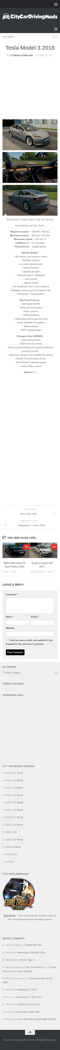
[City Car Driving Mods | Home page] (30, 16)
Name (9, 617)
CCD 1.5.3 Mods (14, 787)
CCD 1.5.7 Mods (14, 817)
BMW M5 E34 (34, 945)
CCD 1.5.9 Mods (14, 839)
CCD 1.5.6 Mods (14, 810)
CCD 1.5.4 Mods (14, 795)
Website (10, 628)
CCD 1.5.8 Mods (14, 824)
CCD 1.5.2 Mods (14, 780)
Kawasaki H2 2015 (27, 989)
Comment (11, 594)
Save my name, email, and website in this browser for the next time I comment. (29, 642)
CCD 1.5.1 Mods (14, 773)
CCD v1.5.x (12, 854)
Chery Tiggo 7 (27, 959)
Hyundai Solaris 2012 (29, 1004)
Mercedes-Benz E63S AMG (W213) (37, 1019)
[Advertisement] (30, 89)
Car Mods (8, 37)
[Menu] (56, 4)
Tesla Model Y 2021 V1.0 (29, 997)
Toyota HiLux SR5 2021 (27, 1011)
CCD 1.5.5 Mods (14, 802)
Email (34, 617)
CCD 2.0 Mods (13, 847)
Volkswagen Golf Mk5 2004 (31, 952)
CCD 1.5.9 (11, 832)
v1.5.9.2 (10, 861)
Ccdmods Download (21, 55)
